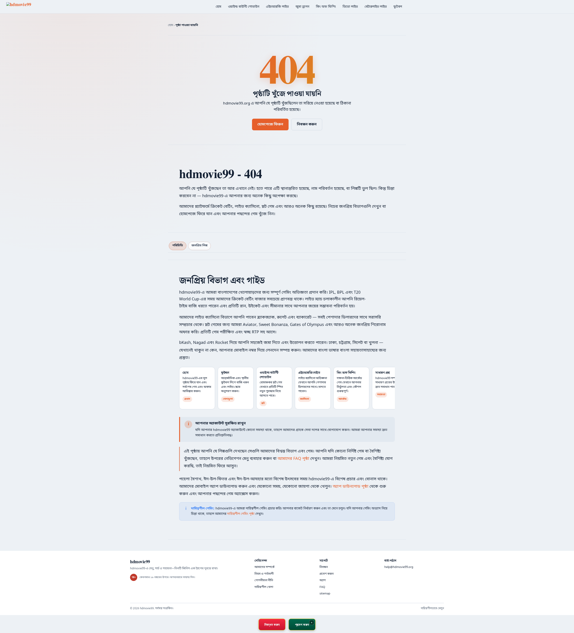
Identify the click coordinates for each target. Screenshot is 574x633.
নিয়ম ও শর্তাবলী (264, 574)
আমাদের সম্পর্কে (264, 567)
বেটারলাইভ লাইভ (376, 7)
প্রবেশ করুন (327, 574)
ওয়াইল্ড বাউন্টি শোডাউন (243, 7)
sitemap (325, 594)
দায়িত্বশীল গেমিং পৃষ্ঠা (240, 514)
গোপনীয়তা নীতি (263, 580)
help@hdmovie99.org (398, 567)
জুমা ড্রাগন (302, 7)
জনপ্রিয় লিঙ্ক (199, 245)
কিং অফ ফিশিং (326, 7)
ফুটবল (398, 7)
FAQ (322, 587)
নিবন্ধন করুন (307, 124)
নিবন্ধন (324, 567)
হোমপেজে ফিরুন (270, 124)
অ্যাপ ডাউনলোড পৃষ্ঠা (350, 486)
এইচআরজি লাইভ (277, 7)
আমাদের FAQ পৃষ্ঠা (293, 458)
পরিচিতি (177, 245)
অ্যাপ (323, 580)
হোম (218, 7)
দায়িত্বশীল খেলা (263, 587)
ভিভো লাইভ (350, 7)
